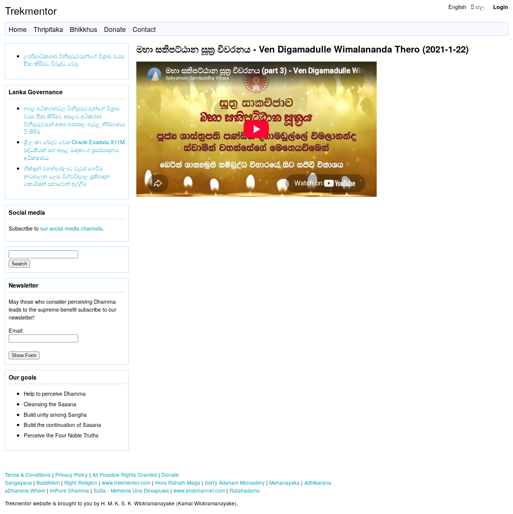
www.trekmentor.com (126, 482)
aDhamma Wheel (25, 490)
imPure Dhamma (69, 490)
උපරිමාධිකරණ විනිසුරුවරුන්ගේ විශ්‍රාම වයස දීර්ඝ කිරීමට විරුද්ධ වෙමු (74, 60)
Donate (115, 29)
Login (500, 7)
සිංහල (477, 7)
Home (18, 29)
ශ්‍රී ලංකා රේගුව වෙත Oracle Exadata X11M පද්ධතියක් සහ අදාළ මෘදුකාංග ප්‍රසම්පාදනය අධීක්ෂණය (74, 149)
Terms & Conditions (28, 474)
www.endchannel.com (199, 490)
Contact (144, 29)
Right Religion (80, 482)
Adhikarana (317, 482)
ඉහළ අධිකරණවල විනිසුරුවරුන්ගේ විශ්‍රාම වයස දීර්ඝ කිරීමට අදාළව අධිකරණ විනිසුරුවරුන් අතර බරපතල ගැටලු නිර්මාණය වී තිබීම (74, 119)
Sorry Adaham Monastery (235, 482)
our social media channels (71, 228)
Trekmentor (31, 10)
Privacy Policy (71, 474)
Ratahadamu (244, 490)
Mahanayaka (284, 482)
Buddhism (48, 482)
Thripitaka (48, 29)
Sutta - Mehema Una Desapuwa (131, 490)
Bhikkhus (83, 29)
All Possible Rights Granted (124, 474)
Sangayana (18, 482)
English (457, 7)
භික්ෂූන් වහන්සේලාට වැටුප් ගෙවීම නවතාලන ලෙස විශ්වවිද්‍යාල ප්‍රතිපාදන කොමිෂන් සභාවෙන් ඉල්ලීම (67, 176)
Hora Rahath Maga (177, 482)
